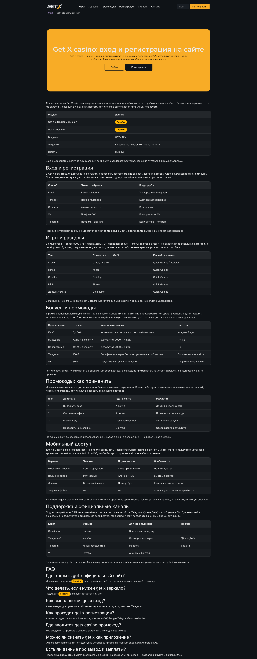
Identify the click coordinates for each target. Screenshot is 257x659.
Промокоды (109, 6)
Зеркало (93, 6)
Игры (82, 6)
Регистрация (126, 6)
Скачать (143, 6)
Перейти (121, 122)
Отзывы (155, 6)
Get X (50, 13)
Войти (182, 6)
